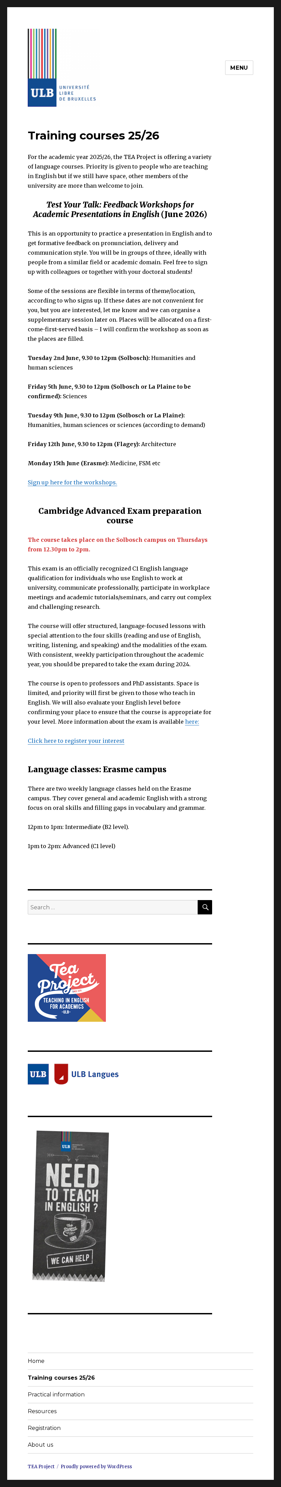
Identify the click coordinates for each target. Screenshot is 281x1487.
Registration (44, 1428)
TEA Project (41, 1467)
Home (36, 1361)
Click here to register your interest (76, 740)
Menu (239, 68)
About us (40, 1445)
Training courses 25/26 (61, 1378)
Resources (42, 1411)
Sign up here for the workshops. (72, 482)
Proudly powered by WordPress (96, 1467)
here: (192, 721)
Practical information (56, 1394)
